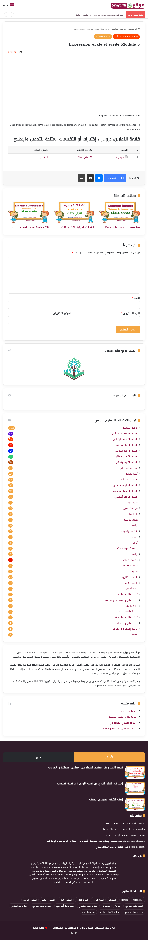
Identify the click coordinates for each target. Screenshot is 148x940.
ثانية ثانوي (132, 589)
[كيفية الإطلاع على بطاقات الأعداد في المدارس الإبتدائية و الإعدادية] (135, 772)
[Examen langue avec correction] (119, 212)
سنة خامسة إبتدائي (41, 906)
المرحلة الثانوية (129, 577)
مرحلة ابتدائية (119, 29)
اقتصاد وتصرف (129, 531)
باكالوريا (133, 514)
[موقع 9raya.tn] (128, 6)
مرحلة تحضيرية (130, 508)
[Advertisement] (74, 83)
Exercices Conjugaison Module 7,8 (30, 227)
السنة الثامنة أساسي (126, 497)
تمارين (117, 906)
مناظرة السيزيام (129, 468)
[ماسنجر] (99, 178)
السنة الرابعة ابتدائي (126, 451)
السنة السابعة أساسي (125, 485)
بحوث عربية (132, 502)
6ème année (138, 900)
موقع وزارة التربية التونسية (122, 717)
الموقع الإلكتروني (62, 313)
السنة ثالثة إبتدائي (134, 906)
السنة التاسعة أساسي (125, 491)
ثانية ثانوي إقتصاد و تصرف (121, 600)
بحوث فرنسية (130, 566)
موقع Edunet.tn (128, 711)
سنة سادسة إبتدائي (109, 912)
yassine (141, 829)
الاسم (136, 298)
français (124, 900)
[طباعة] (81, 178)
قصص (134, 634)
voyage (120, 157)
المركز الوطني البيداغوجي (123, 722)
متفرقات (133, 571)
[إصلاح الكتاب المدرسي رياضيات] (135, 804)
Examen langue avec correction (122, 227)
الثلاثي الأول (66, 900)
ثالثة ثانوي (132, 606)
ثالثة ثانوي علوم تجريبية (123, 617)
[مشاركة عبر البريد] (90, 178)
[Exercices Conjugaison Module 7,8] (28, 212)
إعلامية (127, 548)
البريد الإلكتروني (130, 313)
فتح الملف (83, 157)
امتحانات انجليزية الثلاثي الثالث (77, 227)
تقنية (135, 537)
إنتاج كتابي (98, 900)
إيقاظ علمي (82, 900)
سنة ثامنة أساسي (65, 906)
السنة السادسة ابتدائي (125, 433)
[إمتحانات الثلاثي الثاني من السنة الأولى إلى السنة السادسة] (135, 788)
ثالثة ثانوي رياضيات (126, 612)
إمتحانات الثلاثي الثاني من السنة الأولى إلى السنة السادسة (90, 783)
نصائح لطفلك (130, 560)
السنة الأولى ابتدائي (126, 456)
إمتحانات (112, 900)
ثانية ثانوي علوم (128, 594)
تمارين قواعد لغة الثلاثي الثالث (116, 829)
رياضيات (133, 525)
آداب (135, 543)
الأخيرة (38, 757)
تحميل (42, 157)
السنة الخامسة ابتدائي (126, 36)
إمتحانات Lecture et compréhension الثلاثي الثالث (99, 15)
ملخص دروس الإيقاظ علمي (120, 835)
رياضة (135, 554)
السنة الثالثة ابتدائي (127, 445)
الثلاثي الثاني (30, 900)
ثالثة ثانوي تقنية (127, 623)
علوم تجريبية (131, 520)
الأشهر (110, 757)
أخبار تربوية (132, 474)
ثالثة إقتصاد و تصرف (125, 629)
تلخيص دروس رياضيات (114, 823)
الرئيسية (133, 29)
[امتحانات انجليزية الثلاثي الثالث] (74, 212)
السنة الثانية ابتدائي (127, 462)
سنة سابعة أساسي (134, 912)
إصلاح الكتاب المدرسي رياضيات (106, 799)
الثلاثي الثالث (48, 900)
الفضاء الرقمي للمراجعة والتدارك (119, 728)
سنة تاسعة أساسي (88, 906)
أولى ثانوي (131, 583)
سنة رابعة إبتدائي (19, 906)
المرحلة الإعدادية (129, 479)
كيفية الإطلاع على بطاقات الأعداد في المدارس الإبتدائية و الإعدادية (85, 767)
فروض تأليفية (88, 912)
